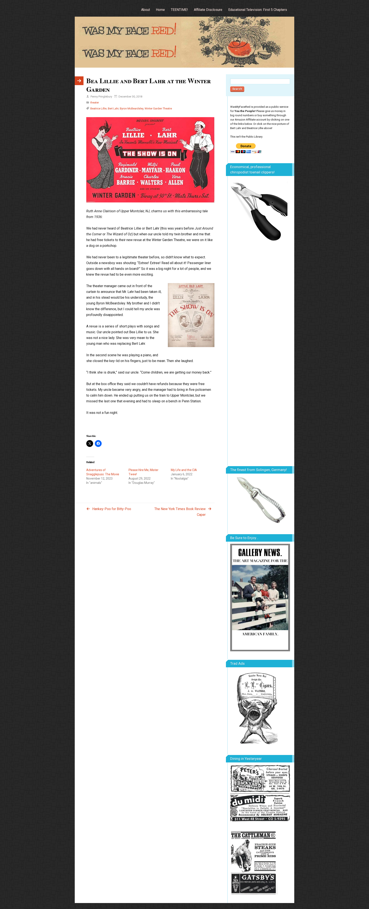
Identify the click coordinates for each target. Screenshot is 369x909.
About (145, 10)
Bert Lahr (113, 108)
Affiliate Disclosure (208, 10)
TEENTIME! (179, 10)
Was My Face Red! (122, 8)
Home (160, 10)
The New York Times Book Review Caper (180, 512)
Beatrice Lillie (98, 108)
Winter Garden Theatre (158, 108)
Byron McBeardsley (131, 108)
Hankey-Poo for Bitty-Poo (111, 509)
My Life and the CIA (184, 470)
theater (94, 102)
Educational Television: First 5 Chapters (257, 10)
